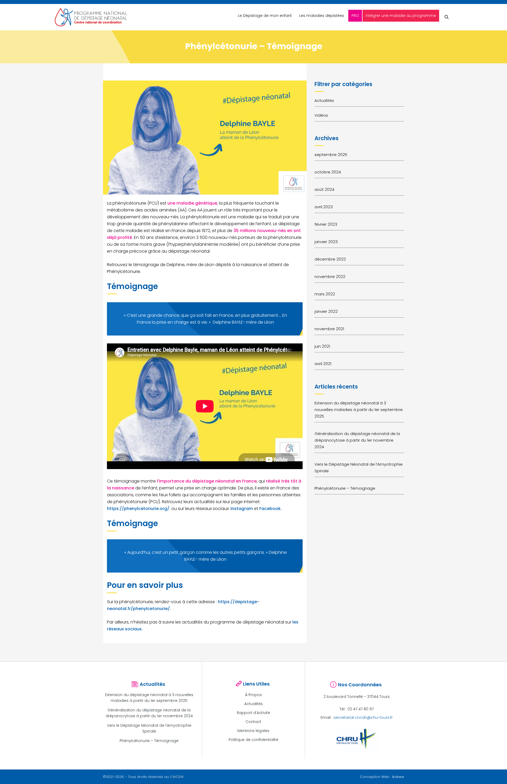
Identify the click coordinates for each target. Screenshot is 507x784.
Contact (253, 721)
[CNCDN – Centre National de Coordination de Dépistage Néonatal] (91, 17)
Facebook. (270, 509)
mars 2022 (324, 294)
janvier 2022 (326, 311)
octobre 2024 (327, 172)
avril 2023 (323, 207)
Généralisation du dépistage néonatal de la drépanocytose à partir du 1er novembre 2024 (357, 440)
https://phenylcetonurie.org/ (138, 509)
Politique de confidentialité (253, 739)
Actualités (324, 100)
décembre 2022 (330, 259)
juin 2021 (322, 346)
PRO (355, 15)
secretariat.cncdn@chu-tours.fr (363, 717)
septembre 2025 (330, 154)
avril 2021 (322, 363)
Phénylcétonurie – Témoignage (344, 488)
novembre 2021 (329, 329)
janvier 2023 (326, 241)
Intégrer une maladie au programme (401, 15)
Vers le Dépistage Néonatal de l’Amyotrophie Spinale (358, 467)
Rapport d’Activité (253, 712)
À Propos (253, 694)
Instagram (242, 509)
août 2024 (324, 189)
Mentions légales (253, 730)
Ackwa (398, 776)
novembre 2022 (329, 276)
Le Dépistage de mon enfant (265, 15)
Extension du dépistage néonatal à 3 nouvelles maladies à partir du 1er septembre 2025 (358, 409)
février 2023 (325, 224)
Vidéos (321, 115)
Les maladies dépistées (321, 15)
